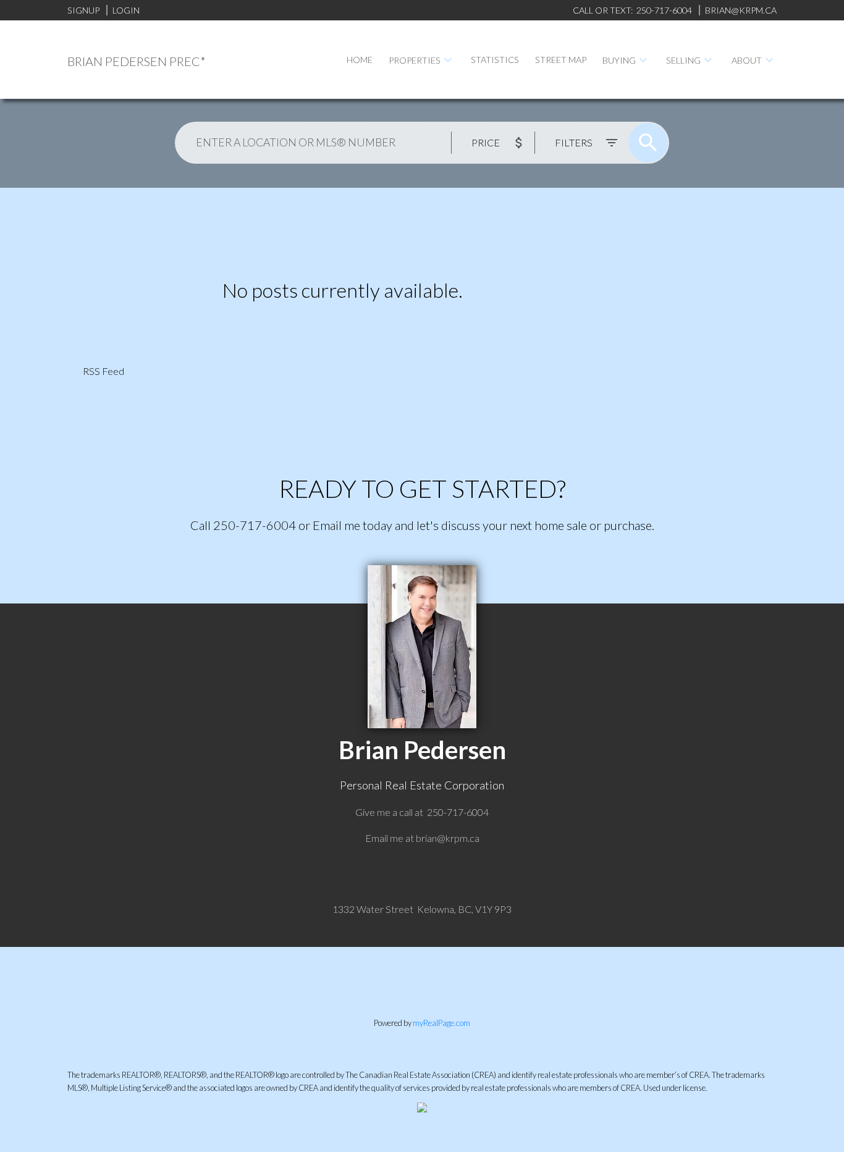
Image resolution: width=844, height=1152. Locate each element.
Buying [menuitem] (619, 60)
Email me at (422, 838)
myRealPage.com (441, 1023)
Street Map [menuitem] (560, 59)
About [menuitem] (747, 60)
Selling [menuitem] (683, 60)
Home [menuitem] (360, 59)
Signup (83, 10)
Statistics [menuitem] (495, 59)
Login (126, 10)
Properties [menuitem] (415, 60)
